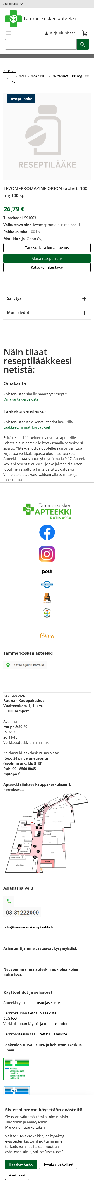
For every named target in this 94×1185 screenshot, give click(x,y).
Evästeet (10, 1018)
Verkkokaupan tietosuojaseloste (29, 1013)
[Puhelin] (47, 912)
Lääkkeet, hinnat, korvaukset (26, 427)
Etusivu (9, 70)
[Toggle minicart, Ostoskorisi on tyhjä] (85, 33)
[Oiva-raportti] (47, 635)
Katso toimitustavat (47, 267)
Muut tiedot (18, 312)
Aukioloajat (10, 4)
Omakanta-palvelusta (20, 399)
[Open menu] (8, 33)
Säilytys (14, 298)
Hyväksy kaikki (21, 1164)
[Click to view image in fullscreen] (47, 136)
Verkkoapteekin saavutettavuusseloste (35, 1034)
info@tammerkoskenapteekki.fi (28, 927)
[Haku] (83, 44)
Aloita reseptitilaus (47, 258)
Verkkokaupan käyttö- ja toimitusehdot (35, 1023)
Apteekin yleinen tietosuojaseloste (31, 1002)
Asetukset (17, 1175)
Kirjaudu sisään (63, 33)
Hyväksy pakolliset (57, 1164)
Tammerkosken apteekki (49, 18)
